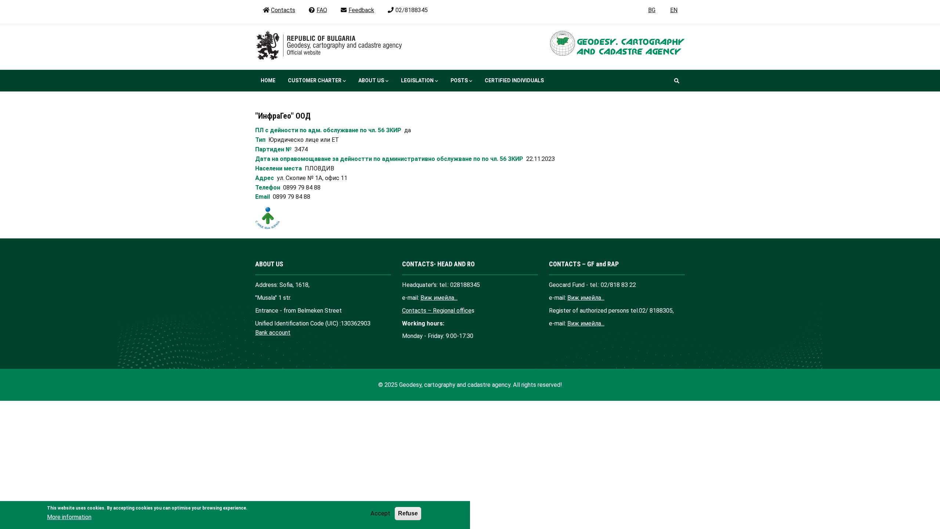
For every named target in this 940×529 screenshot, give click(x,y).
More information (69, 517)
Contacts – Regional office (436, 310)
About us (371, 80)
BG (651, 10)
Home (268, 80)
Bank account (272, 332)
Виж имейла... (439, 297)
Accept (380, 513)
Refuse (408, 513)
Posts (459, 80)
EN (673, 10)
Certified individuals (514, 80)
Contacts (283, 10)
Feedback (361, 10)
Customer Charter (314, 80)
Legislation (417, 80)
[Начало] (331, 45)
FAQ (322, 10)
